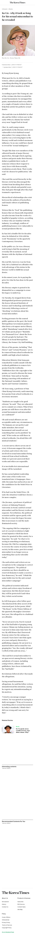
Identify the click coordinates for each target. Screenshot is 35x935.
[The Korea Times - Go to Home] (17, 2)
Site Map (20, 909)
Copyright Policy (6, 927)
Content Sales (22, 907)
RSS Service (21, 904)
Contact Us (5, 907)
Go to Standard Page (8, 932)
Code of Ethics (6, 917)
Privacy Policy (6, 922)
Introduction (5, 901)
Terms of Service (7, 925)
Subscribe (20, 901)
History (4, 904)
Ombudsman (5, 920)
